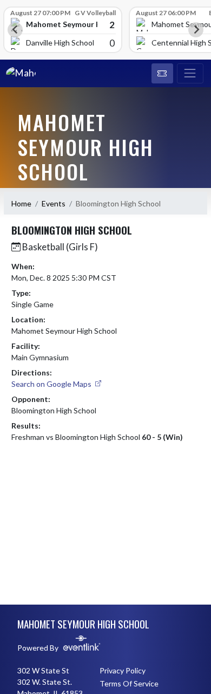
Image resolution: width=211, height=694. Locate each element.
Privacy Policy (123, 670)
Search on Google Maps (52, 383)
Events (53, 203)
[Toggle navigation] (190, 73)
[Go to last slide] (15, 29)
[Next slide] (195, 29)
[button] (162, 73)
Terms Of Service (129, 683)
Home (21, 203)
